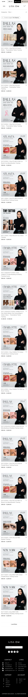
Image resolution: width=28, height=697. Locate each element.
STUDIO (11, 1)
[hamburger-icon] (4, 6)
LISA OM (3, 1)
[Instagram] (12, 652)
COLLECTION (25, 1)
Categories (4, 12)
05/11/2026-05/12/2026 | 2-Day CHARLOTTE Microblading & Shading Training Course (11, 274)
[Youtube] (17, 652)
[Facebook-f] (9, 652)
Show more (10, 54)
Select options (3, 54)
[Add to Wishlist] (26, 48)
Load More (14, 624)
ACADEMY (18, 1)
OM (9, 1)
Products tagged (11, 17)
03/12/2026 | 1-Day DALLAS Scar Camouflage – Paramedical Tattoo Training (10, 87)
